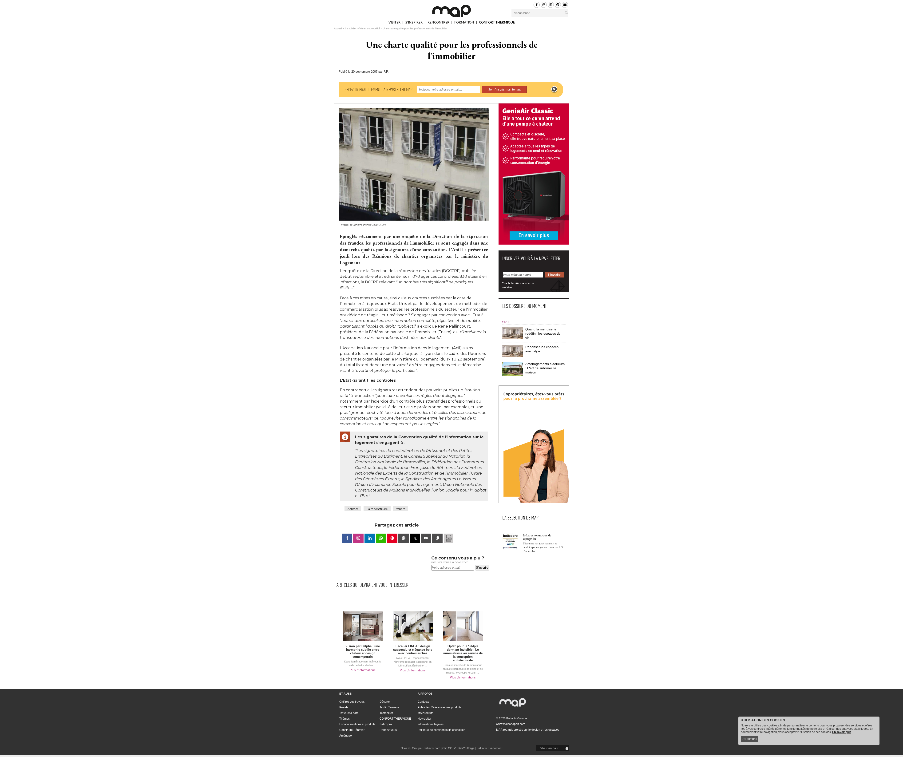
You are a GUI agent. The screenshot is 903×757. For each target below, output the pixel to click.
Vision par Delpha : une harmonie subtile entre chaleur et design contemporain (362, 651)
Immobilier (350, 28)
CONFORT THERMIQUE (497, 22)
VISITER (394, 23)
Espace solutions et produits (357, 724)
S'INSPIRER (414, 23)
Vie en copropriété (369, 28)
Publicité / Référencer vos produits (439, 707)
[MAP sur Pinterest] (558, 5)
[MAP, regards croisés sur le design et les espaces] (451, 11)
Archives (507, 287)
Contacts (423, 701)
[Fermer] (554, 89)
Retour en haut (548, 748)
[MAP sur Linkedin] (551, 5)
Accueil (338, 28)
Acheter (353, 509)
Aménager (346, 735)
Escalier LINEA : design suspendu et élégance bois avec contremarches (412, 649)
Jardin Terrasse (389, 707)
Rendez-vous (388, 730)
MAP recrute (425, 713)
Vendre (400, 509)
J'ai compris (749, 739)
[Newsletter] (565, 5)
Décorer (385, 701)
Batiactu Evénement (489, 748)
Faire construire (377, 509)
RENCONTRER (439, 23)
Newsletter (424, 718)
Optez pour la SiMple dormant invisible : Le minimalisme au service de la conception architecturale (463, 653)
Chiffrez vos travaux (351, 701)
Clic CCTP (449, 748)
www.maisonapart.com (510, 724)
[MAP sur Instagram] (544, 5)
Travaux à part (348, 713)
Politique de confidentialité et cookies (441, 730)
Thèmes (344, 718)
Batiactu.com (432, 748)
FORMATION (464, 23)
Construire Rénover (351, 730)
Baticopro (386, 724)
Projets (343, 707)
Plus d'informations (363, 670)
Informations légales (431, 724)
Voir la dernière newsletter (518, 283)
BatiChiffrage (466, 748)
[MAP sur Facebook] (537, 5)
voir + (505, 322)
